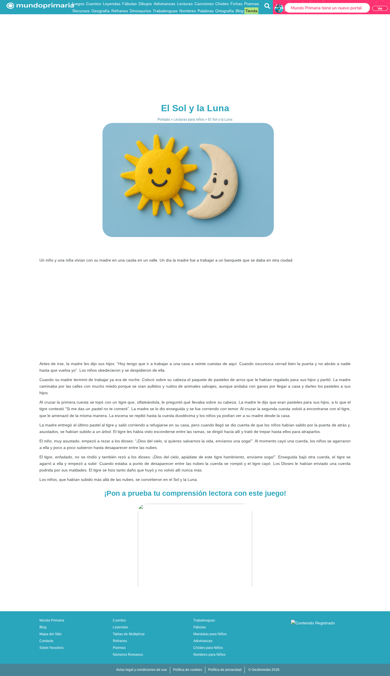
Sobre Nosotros (51, 648)
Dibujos (145, 3)
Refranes (119, 11)
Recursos (81, 11)
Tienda (251, 11)
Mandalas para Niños (210, 634)
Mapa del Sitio (50, 634)
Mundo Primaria (51, 620)
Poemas (251, 3)
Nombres (187, 11)
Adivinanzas (164, 3)
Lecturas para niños (189, 120)
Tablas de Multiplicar (129, 634)
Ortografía (224, 11)
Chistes (222, 3)
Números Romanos (128, 655)
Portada (164, 120)
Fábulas (129, 3)
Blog (240, 11)
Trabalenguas (165, 11)
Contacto (46, 641)
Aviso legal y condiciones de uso (141, 669)
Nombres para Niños (209, 655)
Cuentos (93, 3)
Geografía (100, 11)
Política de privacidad (225, 669)
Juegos (77, 3)
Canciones (204, 3)
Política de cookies (187, 669)
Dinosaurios (140, 11)
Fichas (236, 3)
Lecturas (185, 3)
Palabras (206, 11)
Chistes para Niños (208, 648)
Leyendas (111, 3)
